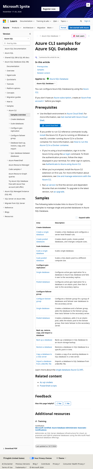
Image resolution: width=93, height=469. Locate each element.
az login (66, 154)
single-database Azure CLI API (69, 369)
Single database (42, 272)
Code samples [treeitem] (14, 169)
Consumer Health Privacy (73, 464)
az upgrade (59, 191)
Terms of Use (7, 467)
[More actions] (89, 36)
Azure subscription (62, 97)
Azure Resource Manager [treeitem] (19, 165)
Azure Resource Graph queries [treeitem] (18, 175)
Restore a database (44, 347)
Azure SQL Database (50, 36)
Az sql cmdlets (46, 382)
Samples (40, 70)
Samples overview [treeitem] (18, 115)
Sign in (87, 21)
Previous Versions (23, 464)
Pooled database (43, 282)
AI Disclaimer (7, 464)
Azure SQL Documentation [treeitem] (15, 48)
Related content (43, 73)
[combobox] (16, 39)
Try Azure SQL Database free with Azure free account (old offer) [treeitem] (18, 184)
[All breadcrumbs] (37, 36)
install (42, 135)
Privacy (55, 464)
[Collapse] (30, 34)
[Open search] (81, 21)
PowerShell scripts (48, 385)
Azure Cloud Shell (75, 113)
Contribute (45, 464)
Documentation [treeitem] (13, 66)
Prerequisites (42, 66)
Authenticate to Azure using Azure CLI (63, 164)
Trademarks (20, 467)
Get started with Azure (79, 27)
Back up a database (44, 340)
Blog (34, 464)
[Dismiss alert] (88, 5)
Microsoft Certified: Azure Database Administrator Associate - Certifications (61, 429)
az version (51, 185)
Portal (63, 27)
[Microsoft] (4, 21)
